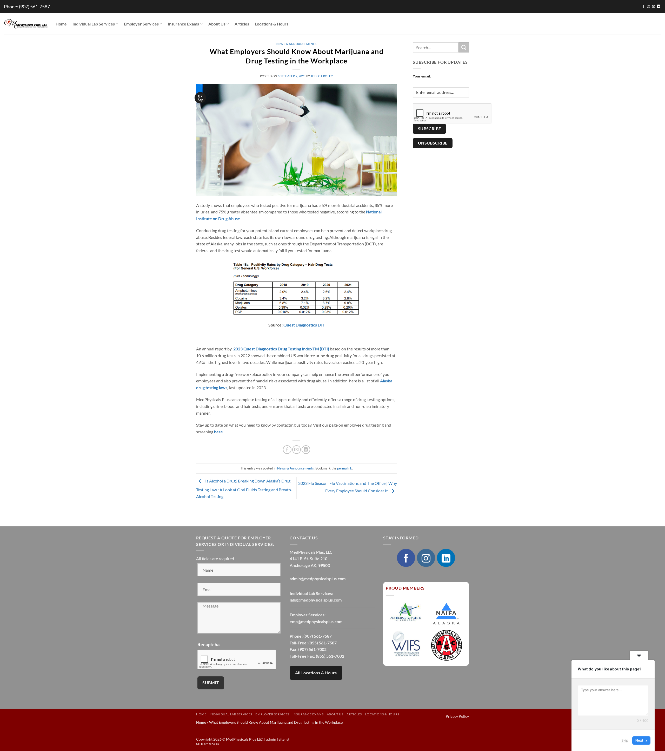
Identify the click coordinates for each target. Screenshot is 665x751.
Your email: (422, 76)
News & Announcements (296, 43)
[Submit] (463, 47)
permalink (344, 468)
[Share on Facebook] (287, 449)
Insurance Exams (183, 23)
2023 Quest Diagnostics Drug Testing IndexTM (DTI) (281, 348)
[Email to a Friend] (296, 449)
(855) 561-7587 (322, 642)
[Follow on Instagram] (648, 6)
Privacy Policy (457, 716)
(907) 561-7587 (34, 6)
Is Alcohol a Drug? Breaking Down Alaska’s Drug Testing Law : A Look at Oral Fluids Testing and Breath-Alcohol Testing (244, 488)
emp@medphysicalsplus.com (316, 621)
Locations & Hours (271, 23)
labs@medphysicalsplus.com (316, 599)
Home (61, 23)
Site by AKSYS (207, 744)
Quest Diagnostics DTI (303, 324)
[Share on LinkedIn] (306, 449)
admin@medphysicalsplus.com (317, 578)
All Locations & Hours (316, 672)
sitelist (284, 739)
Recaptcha (208, 644)
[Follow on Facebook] (643, 6)
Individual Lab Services (93, 23)
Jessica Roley (322, 76)
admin (271, 739)
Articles (242, 23)
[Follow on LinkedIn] (658, 6)
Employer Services (141, 23)
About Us (216, 23)
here (218, 431)
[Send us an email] (653, 6)
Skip (624, 740)
